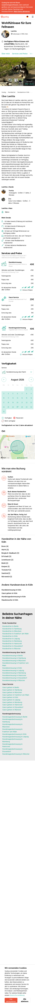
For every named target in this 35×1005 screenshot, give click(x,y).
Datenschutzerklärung (17, 995)
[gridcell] (26, 389)
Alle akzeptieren (11, 1000)
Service (4, 368)
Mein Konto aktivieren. (22, 11)
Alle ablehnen (24, 1000)
